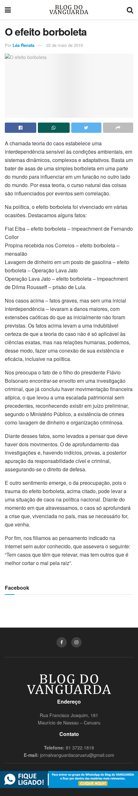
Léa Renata (23, 45)
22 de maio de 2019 (64, 45)
